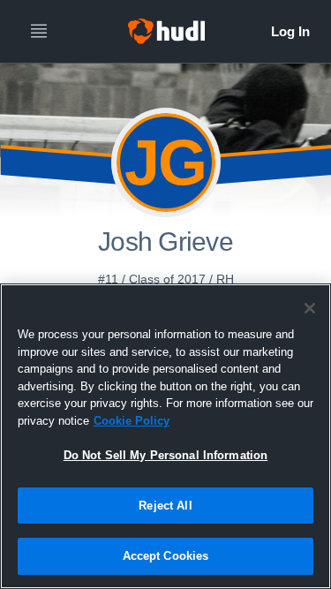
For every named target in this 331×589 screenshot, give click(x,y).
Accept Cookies (166, 556)
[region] (165, 436)
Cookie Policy (131, 420)
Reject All (165, 505)
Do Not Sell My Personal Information (166, 455)
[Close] (309, 308)
